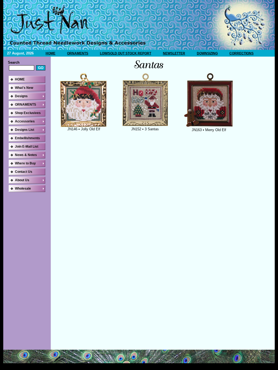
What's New (24, 88)
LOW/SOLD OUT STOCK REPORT (125, 53)
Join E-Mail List (26, 146)
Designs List (24, 130)
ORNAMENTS (77, 53)
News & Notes (26, 155)
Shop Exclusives (28, 113)
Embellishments (27, 138)
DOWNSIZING (207, 53)
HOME (50, 53)
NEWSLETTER (174, 53)
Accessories (25, 121)
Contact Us (23, 172)
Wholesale (23, 188)
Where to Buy (25, 163)
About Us (22, 180)
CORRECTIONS (241, 53)
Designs (21, 96)
